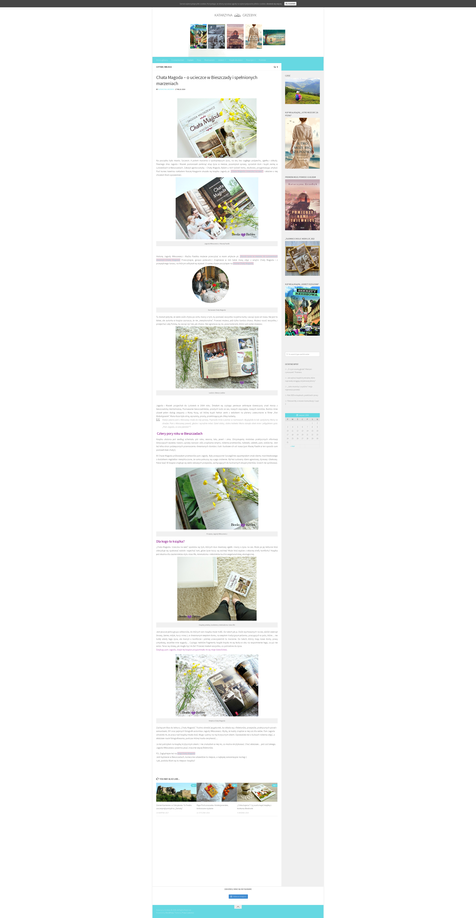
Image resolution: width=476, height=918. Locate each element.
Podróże (262, 60)
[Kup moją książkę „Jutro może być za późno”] (302, 168)
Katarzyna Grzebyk (166, 89)
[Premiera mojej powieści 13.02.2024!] (302, 229)
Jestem (221, 60)
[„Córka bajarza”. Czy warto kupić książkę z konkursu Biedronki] (257, 792)
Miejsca (168, 67)
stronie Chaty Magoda (243, 263)
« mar (292, 446)
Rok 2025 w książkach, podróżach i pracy (302, 395)
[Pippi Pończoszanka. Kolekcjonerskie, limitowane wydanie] (217, 792)
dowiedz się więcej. (274, 3)
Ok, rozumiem (290, 4)
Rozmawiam (210, 60)
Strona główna (162, 60)
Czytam (190, 60)
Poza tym (250, 60)
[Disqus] (217, 852)
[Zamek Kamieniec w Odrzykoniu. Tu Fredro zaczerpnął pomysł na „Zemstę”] (176, 792)
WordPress (169, 913)
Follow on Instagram (239, 896)
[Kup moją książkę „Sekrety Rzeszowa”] (302, 335)
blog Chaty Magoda (186, 753)
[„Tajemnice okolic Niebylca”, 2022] (302, 275)
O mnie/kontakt (177, 60)
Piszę (199, 60)
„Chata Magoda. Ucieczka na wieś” (247, 171)
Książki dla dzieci (236, 60)
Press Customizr (188, 913)
